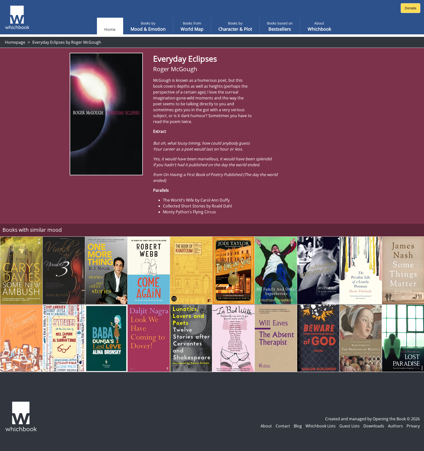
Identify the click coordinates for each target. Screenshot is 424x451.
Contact (283, 426)
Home (110, 29)
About (266, 426)
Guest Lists (349, 426)
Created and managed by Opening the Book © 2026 (372, 419)
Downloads (373, 426)
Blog (298, 426)
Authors (395, 426)
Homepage (15, 42)
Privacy (413, 426)
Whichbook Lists (320, 426)
